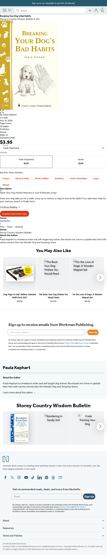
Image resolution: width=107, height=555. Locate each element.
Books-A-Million (42, 178)
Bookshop (59, 178)
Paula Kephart (10, 114)
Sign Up (93, 332)
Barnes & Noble (22, 178)
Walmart (5, 184)
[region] (53, 280)
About (6, 520)
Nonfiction (5, 220)
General (19, 226)
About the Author (9, 235)
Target (96, 178)
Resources (8, 528)
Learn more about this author (18, 392)
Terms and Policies (12, 535)
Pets (2, 226)
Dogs (9, 226)
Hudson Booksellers (78, 178)
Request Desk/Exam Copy (14, 213)
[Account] (96, 10)
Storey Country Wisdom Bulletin (16, 232)
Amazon (5, 178)
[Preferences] (90, 10)
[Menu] (5, 10)
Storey (3, 132)
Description (6, 188)
